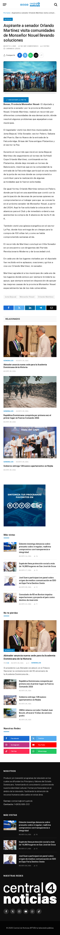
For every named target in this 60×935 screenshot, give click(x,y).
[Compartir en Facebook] (19, 55)
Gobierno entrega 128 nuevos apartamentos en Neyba (28, 466)
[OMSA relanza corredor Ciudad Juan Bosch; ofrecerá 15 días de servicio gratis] (10, 713)
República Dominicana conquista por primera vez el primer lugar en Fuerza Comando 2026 (36, 684)
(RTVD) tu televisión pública (41, 928)
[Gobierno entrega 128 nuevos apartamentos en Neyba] (30, 442)
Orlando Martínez (45, 297)
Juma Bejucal (10, 297)
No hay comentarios (29, 46)
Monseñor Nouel (27, 297)
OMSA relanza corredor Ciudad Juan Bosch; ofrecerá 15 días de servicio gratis (36, 713)
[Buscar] (55, 4)
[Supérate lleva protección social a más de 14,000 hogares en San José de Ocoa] (10, 566)
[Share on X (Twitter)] (25, 55)
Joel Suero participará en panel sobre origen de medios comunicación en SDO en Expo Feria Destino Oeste (37, 580)
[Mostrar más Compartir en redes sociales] (41, 55)
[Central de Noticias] (30, 4)
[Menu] (4, 4)
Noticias (8, 19)
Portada (6, 13)
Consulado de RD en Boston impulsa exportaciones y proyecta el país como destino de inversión (37, 597)
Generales (9, 650)
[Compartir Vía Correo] (36, 55)
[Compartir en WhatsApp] (30, 55)
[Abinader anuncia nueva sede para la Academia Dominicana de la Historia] (30, 341)
